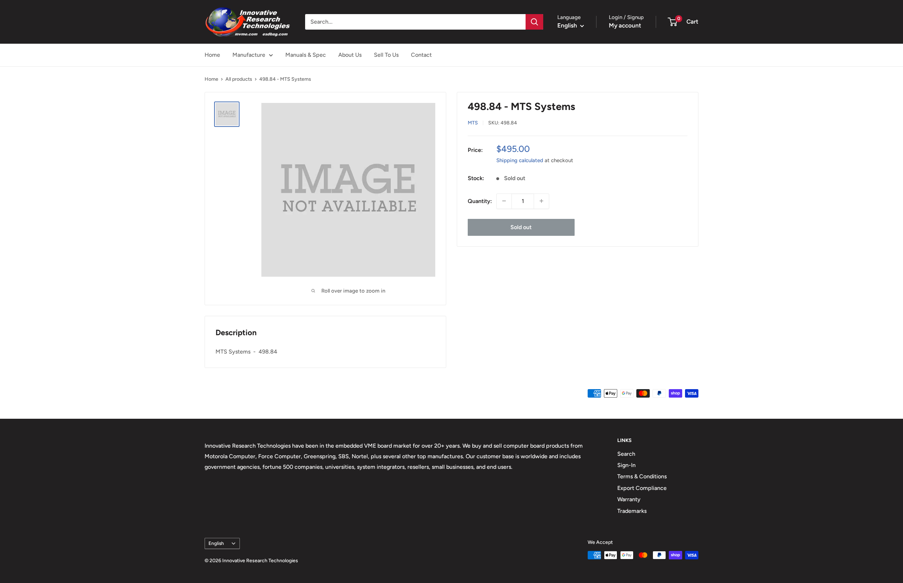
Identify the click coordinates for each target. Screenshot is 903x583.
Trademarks (632, 511)
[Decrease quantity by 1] (504, 201)
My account (625, 25)
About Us (350, 54)
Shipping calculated (519, 160)
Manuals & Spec (305, 54)
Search (626, 453)
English (216, 543)
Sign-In (626, 465)
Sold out (521, 226)
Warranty (629, 499)
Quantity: (480, 200)
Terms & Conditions (642, 476)
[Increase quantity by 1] (541, 201)
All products (238, 79)
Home (212, 54)
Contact (421, 54)
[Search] (534, 22)
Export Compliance (642, 488)
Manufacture (248, 54)
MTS (473, 123)
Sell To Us (386, 54)
